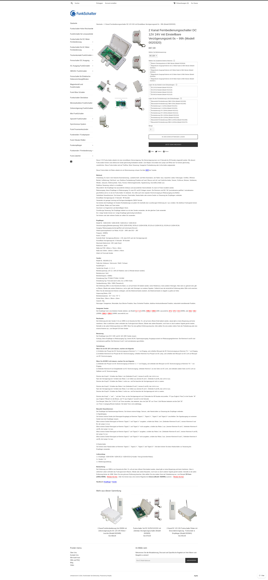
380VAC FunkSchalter (81, 71)
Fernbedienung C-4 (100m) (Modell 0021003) (164, 108)
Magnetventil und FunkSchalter (76, 85)
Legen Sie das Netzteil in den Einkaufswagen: (162, 85)
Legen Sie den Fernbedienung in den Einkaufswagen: (164, 98)
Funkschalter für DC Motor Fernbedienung (81, 40)
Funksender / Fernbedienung (81, 151)
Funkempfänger (81, 145)
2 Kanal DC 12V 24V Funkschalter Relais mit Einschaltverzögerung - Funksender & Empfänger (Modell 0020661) (182, 530)
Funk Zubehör (81, 156)
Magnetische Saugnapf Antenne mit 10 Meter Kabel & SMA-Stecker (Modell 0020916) (172, 75)
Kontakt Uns (74, 555)
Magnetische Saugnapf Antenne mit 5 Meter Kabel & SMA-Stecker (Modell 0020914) (171, 71)
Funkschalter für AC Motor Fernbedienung (81, 48)
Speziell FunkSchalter (81, 119)
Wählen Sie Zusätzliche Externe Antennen (161, 60)
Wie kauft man (75, 557)
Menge (151, 126)
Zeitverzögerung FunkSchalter (81, 108)
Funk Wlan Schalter (77, 92)
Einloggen (99, 3)
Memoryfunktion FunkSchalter (81, 103)
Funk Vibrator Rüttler (78, 140)
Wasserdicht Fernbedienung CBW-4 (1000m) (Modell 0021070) (169, 122)
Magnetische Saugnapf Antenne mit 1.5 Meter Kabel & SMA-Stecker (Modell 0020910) (172, 66)
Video (72, 565)
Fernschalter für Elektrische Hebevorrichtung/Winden (80, 77)
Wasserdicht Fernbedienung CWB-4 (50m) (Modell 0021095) (168, 103)
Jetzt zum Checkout (173, 144)
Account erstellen (111, 3)
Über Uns (73, 552)
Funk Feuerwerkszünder (79, 129)
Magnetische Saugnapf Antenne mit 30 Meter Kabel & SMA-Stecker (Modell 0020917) (172, 80)
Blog (71, 562)
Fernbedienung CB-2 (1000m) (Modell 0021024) (165, 115)
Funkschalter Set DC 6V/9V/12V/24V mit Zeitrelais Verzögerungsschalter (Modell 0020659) (147, 530)
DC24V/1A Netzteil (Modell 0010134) (161, 90)
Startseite (73, 23)
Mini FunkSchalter (77, 113)
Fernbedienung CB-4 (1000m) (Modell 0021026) (165, 117)
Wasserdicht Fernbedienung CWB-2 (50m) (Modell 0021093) (168, 101)
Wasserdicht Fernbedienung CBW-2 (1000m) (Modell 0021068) (169, 120)
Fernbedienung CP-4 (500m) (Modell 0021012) (164, 113)
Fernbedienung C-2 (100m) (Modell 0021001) (164, 106)
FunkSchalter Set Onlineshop (91, 575)
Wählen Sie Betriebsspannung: (157, 52)
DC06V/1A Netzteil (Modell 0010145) (161, 92)
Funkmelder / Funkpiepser (80, 135)
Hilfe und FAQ (75, 560)
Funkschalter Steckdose (79, 98)
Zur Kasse (194, 3)
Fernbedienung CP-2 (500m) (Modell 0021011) (164, 110)
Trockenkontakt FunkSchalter (81, 55)
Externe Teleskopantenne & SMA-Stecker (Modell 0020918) (168, 63)
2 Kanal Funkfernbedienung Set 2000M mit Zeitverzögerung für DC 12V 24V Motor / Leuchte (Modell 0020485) (112, 530)
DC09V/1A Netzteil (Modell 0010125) (161, 94)
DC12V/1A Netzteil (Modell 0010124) (161, 87)
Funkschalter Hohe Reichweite (81, 29)
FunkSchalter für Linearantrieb (81, 34)
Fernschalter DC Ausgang (81, 60)
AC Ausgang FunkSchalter (81, 66)
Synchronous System (78, 124)
